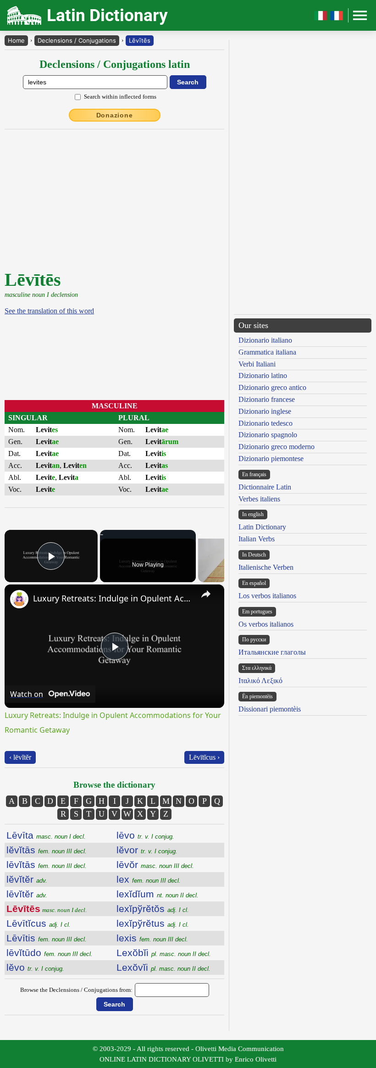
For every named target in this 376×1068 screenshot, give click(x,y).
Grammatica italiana (267, 352)
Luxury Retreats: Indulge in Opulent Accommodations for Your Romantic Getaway (113, 598)
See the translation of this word (49, 311)
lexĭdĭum (157, 894)
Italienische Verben (265, 567)
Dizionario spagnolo (267, 435)
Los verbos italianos (267, 596)
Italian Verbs (256, 539)
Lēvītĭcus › (204, 757)
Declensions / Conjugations (77, 40)
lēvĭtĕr (26, 894)
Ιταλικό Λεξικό (260, 680)
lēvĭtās (46, 864)
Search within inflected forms (120, 96)
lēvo (145, 835)
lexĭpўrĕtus (152, 923)
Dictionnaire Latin (264, 487)
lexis (152, 938)
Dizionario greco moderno (276, 447)
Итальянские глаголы (272, 652)
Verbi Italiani (257, 364)
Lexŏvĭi (163, 967)
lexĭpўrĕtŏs (152, 908)
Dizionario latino (262, 375)
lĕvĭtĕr (26, 879)
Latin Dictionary (262, 527)
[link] (19, 599)
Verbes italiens (259, 499)
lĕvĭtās (46, 850)
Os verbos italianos (265, 624)
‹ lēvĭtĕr (20, 757)
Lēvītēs (139, 40)
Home (16, 40)
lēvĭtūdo (49, 952)
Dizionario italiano (265, 340)
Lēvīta (46, 835)
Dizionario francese (266, 399)
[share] (206, 594)
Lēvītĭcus (38, 923)
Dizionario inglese (264, 411)
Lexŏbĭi (163, 952)
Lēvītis (46, 938)
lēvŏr (155, 864)
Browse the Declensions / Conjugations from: (76, 989)
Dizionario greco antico (272, 387)
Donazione (114, 115)
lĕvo (35, 967)
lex (148, 879)
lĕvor (146, 850)
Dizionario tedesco (265, 423)
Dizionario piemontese (271, 458)
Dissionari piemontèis (269, 709)
